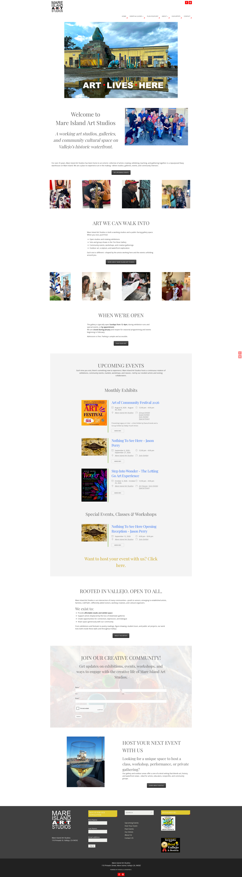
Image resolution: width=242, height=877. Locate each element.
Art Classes (143, 486)
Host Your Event (131, 826)
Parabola (120, 869)
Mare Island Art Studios (124, 413)
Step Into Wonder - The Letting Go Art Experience (135, 473)
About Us (128, 835)
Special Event (144, 419)
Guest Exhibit (144, 415)
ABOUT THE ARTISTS (121, 636)
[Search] (151, 813)
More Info (117, 430)
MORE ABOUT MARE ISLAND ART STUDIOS (121, 262)
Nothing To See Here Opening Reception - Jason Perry (134, 528)
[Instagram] (240, 356)
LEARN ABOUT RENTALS (156, 785)
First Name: (92, 820)
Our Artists (129, 832)
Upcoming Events (132, 823)
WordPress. (128, 869)
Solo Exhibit (143, 417)
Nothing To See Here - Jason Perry (133, 442)
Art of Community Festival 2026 (135, 402)
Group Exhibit (144, 413)
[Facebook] (240, 353)
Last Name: (92, 828)
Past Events (129, 829)
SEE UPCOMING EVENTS (121, 172)
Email (77, 698)
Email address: (94, 837)
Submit (78, 716)
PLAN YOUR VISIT (121, 343)
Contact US (129, 838)
